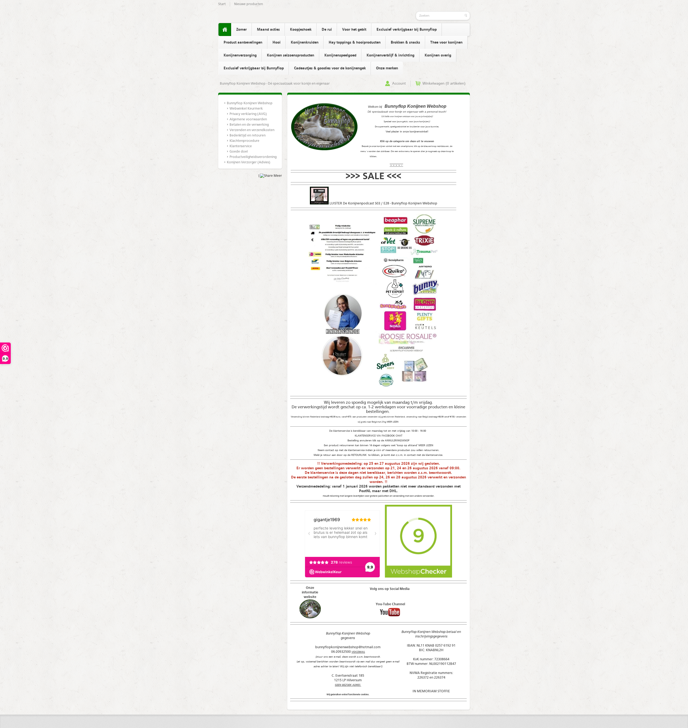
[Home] (224, 29)
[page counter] (396, 166)
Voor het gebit (354, 29)
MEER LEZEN (393, 422)
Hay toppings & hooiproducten (355, 42)
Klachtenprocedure (244, 141)
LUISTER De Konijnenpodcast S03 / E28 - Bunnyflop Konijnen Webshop (383, 203)
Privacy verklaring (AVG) (248, 114)
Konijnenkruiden (304, 42)
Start (222, 4)
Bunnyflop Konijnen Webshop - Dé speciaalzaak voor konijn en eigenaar (275, 83)
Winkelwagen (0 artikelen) (443, 83)
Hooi (277, 42)
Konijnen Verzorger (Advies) (248, 162)
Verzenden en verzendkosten (252, 130)
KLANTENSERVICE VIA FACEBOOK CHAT (378, 435)
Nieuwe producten (248, 4)
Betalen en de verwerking (249, 125)
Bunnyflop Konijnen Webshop (250, 103)
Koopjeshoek (300, 29)
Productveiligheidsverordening (253, 157)
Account (399, 83)
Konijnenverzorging (240, 55)
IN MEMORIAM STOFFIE (431, 691)
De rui (327, 29)
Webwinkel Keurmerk (246, 108)
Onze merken (387, 68)
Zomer (241, 29)
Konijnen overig (438, 55)
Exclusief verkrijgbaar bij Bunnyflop (407, 29)
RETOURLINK (359, 455)
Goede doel (239, 151)
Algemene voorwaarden (248, 119)
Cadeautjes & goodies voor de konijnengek (330, 68)
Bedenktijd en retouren (248, 135)
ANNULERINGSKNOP (397, 440)
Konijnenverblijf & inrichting (390, 55)
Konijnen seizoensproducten (290, 55)
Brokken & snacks (405, 42)
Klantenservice (241, 146)
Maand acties (268, 29)
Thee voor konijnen (446, 42)
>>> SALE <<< (373, 177)
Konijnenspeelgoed (340, 55)
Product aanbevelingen (243, 42)
